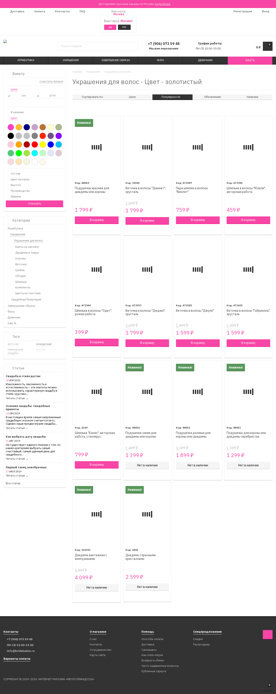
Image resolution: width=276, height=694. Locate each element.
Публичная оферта (153, 671)
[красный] (34, 144)
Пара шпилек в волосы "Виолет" (192, 190)
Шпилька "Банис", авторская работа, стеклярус (95, 434)
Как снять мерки (152, 655)
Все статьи (13, 483)
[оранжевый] (19, 144)
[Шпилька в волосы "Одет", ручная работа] (97, 269)
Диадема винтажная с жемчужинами (91, 557)
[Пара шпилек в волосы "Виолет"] (198, 147)
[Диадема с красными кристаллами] (147, 514)
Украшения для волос (117, 71)
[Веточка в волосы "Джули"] (198, 269)
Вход (265, 11)
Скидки (198, 639)
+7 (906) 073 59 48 (164, 44)
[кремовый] (50, 127)
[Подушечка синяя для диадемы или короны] (147, 392)
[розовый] (11, 144)
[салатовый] (27, 153)
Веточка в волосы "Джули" (195, 311)
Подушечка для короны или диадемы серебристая (246, 434)
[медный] (42, 127)
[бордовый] (27, 144)
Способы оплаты (152, 639)
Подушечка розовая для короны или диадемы (193, 434)
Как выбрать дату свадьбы (26, 436)
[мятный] (42, 153)
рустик (40, 349)
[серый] (34, 136)
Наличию (252, 97)
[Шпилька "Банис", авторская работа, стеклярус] (97, 392)
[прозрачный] (42, 136)
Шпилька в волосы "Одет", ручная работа (93, 312)
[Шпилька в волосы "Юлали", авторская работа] (248, 147)
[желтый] (42, 144)
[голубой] (58, 144)
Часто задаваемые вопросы (160, 666)
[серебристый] (27, 136)
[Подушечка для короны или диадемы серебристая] (248, 392)
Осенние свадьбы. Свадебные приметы (28, 408)
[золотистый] (58, 127)
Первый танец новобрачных (26, 467)
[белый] (34, 162)
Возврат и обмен (152, 660)
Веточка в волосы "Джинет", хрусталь (145, 190)
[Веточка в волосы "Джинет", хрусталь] (147, 147)
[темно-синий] (27, 127)
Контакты (62, 11)
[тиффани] (34, 153)
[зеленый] (19, 153)
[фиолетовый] (58, 136)
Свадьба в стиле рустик (23, 376)
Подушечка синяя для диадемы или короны (140, 434)
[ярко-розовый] (11, 127)
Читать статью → (17, 398)
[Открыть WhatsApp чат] (92, 21)
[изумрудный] (11, 153)
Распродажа (201, 644)
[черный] (11, 136)
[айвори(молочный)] (42, 162)
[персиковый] (19, 162)
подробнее (162, 4)
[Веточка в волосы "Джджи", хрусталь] (147, 269)
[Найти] (133, 46)
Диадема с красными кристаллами (140, 557)
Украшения (93, 71)
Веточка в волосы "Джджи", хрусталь (145, 312)
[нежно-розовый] (11, 162)
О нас (93, 639)
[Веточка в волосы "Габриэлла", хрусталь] (248, 269)
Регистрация (242, 11)
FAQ (82, 11)
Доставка (16, 11)
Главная (77, 71)
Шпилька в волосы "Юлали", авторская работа (246, 190)
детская (13, 344)
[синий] (50, 144)
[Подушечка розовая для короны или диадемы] (198, 392)
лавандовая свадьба (15, 351)
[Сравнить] (77, 229)
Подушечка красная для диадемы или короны (92, 190)
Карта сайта (97, 655)
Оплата (39, 11)
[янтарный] (19, 127)
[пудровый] (58, 153)
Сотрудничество (100, 650)
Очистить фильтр (51, 82)
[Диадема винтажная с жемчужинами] (97, 514)
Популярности (171, 97)
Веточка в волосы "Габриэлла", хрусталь (248, 312)
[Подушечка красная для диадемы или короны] (97, 147)
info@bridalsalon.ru (21, 651)
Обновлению (212, 97)
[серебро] (19, 136)
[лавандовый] (50, 153)
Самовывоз (149, 650)
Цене (132, 97)
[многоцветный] (50, 136)
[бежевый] (27, 162)
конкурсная (44, 344)
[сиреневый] (34, 127)
